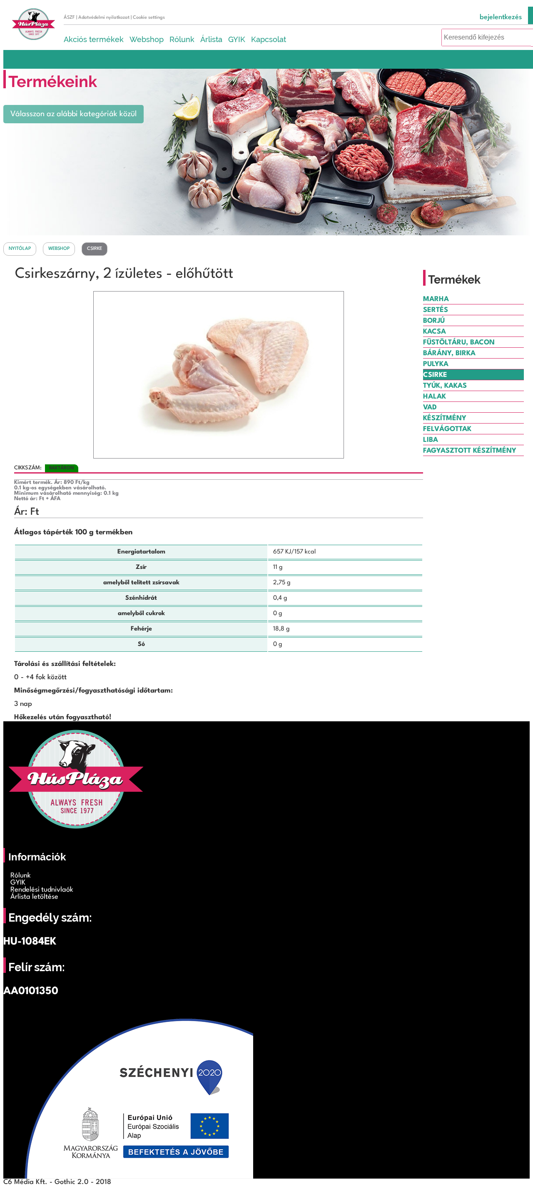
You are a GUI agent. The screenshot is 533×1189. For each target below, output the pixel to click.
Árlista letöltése (34, 896)
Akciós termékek (94, 39)
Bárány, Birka (449, 353)
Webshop (147, 39)
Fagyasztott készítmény (469, 450)
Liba (430, 440)
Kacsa (434, 331)
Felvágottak (447, 429)
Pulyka (435, 364)
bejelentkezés (501, 17)
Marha (436, 299)
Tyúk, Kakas (445, 385)
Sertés (435, 310)
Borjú (434, 320)
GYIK (236, 39)
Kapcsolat (268, 39)
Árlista (211, 39)
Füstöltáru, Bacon (459, 342)
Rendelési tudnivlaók (41, 889)
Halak (434, 396)
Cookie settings (149, 17)
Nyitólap (20, 249)
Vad (430, 407)
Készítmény (444, 418)
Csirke (94, 249)
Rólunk (181, 39)
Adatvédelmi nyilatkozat (104, 17)
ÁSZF (69, 17)
